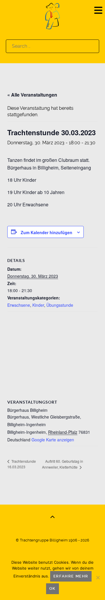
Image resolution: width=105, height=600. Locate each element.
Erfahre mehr (70, 576)
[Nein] (98, 577)
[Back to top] (52, 517)
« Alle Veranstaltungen (32, 94)
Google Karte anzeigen (53, 440)
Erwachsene (18, 305)
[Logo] (52, 15)
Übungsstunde (59, 305)
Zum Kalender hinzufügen (46, 232)
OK (52, 588)
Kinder (38, 305)
